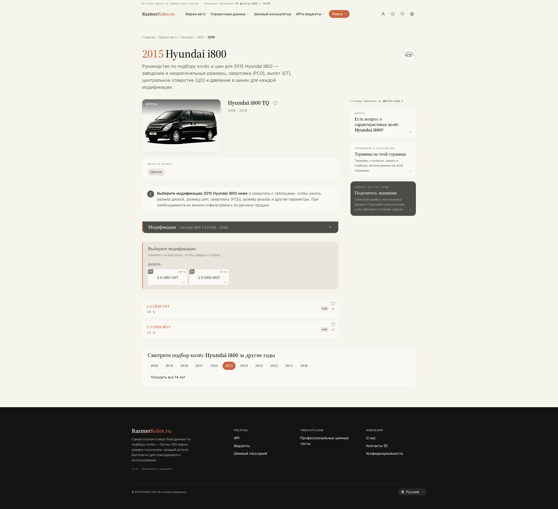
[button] (240, 227)
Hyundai (187, 37)
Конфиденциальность (384, 453)
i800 (200, 37)
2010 (304, 366)
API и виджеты (308, 14)
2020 (154, 366)
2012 (274, 366)
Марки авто (195, 14)
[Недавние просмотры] (393, 14)
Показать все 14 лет (168, 377)
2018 (184, 366)
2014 (244, 366)
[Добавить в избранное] (275, 103)
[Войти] (383, 14)
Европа (156, 172)
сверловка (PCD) (247, 73)
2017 (199, 366)
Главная (148, 37)
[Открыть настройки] (412, 14)
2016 (214, 366)
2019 (169, 366)
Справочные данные (228, 14)
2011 (289, 366)
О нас (371, 438)
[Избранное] (402, 14)
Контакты (374, 446)
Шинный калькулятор (272, 14)
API (236, 438)
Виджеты (242, 446)
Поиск (337, 14)
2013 (259, 366)
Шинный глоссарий (250, 453)
